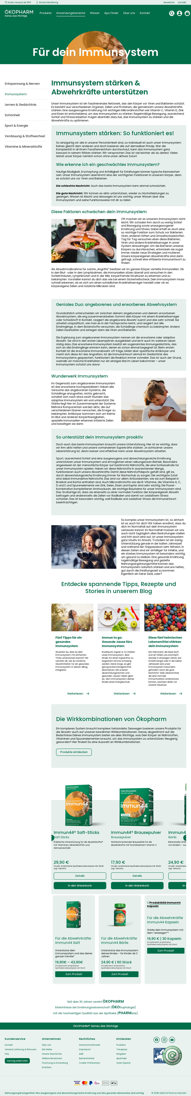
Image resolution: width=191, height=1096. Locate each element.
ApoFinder (121, 1058)
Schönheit (12, 115)
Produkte (121, 1044)
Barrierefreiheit (86, 1058)
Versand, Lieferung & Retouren (20, 1049)
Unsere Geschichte (52, 1053)
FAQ (7, 1053)
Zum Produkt (74, 974)
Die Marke (47, 1049)
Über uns (46, 1044)
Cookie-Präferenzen (89, 1062)
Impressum (85, 1049)
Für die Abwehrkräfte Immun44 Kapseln (165, 920)
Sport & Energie (16, 125)
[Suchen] (171, 13)
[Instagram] (164, 1040)
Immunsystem (16, 94)
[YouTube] (172, 1040)
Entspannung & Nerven (22, 84)
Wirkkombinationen (52, 1058)
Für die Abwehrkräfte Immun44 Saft (73, 940)
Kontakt (182, 2)
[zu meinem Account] (179, 13)
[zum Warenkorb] (187, 13)
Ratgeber (121, 1053)
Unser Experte (123, 1062)
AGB (81, 1053)
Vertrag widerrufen (17, 1060)
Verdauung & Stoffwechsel (25, 136)
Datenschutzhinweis (89, 1044)
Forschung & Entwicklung (55, 1062)
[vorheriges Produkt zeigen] (51, 838)
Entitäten (46, 1067)
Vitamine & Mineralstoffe (23, 146)
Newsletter (169, 2)
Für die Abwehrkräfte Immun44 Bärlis (119, 940)
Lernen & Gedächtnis (20, 105)
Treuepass (121, 1049)
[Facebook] (157, 1040)
